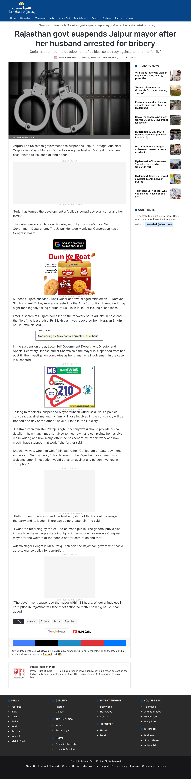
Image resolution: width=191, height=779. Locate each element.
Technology (62, 730)
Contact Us (68, 766)
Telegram (57, 650)
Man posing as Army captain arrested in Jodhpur (68, 336)
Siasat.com (44, 25)
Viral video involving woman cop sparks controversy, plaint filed (151, 75)
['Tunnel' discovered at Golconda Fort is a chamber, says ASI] (175, 90)
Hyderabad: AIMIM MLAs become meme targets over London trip (150, 134)
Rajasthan (70, 621)
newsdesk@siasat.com (159, 224)
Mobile (59, 725)
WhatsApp (43, 650)
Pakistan (16, 731)
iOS (59, 654)
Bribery (45, 621)
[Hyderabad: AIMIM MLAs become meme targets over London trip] (175, 134)
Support (104, 766)
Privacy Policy (119, 766)
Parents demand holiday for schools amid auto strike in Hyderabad (151, 105)
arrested (31, 621)
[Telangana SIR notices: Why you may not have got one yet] (175, 194)
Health (103, 730)
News (56, 25)
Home (13, 18)
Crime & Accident (66, 749)
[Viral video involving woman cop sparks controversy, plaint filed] (175, 75)
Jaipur (57, 621)
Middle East (64, 18)
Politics (16, 721)
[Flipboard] (82, 631)
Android (47, 654)
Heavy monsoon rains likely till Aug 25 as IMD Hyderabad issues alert (151, 119)
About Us (31, 766)
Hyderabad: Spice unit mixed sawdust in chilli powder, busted (151, 179)
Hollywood (106, 711)
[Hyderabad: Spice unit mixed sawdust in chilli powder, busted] (175, 179)
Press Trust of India (67, 57)
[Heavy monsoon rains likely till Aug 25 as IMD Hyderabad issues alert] (175, 120)
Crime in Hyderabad (67, 744)
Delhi (14, 716)
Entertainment (81, 18)
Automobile (150, 745)
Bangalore (150, 721)
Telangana (40, 18)
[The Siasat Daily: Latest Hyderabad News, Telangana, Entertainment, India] (21, 8)
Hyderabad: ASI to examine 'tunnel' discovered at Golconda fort (150, 164)
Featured (16, 706)
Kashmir (16, 736)
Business (107, 18)
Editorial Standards (49, 766)
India (52, 18)
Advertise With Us (87, 766)
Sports (95, 18)
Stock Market (152, 740)
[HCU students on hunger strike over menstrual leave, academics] (175, 149)
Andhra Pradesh (153, 711)
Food (103, 735)
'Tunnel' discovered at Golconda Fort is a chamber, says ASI (151, 90)
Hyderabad (25, 18)
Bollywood (106, 706)
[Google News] (57, 631)
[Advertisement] (69, 183)
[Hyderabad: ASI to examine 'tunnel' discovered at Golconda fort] (175, 164)
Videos (129, 18)
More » (34, 677)
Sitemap (161, 766)
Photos (118, 18)
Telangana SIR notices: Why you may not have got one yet (151, 193)
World (15, 726)
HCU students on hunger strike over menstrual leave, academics (151, 149)
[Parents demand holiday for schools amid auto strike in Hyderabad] (175, 105)
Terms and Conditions (142, 766)
